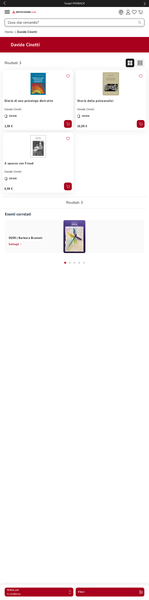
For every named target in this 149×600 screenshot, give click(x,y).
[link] (121, 12)
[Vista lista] (140, 63)
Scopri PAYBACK (74, 3)
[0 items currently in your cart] (140, 12)
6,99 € (8, 188)
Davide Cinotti (12, 109)
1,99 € (8, 126)
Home (9, 32)
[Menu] (8, 12)
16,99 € (82, 126)
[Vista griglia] (130, 63)
